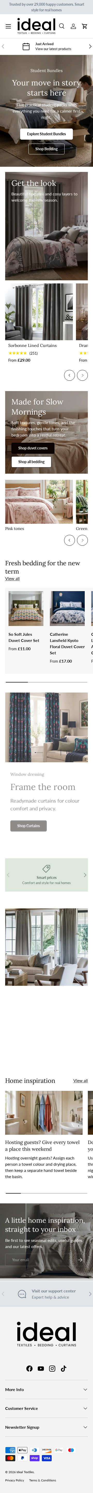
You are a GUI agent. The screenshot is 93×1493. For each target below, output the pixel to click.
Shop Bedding (46, 149)
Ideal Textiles (25, 1472)
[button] (84, 26)
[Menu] (8, 26)
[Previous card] (69, 375)
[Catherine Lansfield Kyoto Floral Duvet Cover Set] (67, 608)
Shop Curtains (28, 825)
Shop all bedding (31, 461)
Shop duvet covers (33, 448)
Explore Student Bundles (46, 134)
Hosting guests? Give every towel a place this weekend (42, 1145)
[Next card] (82, 375)
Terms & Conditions (42, 1480)
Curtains (26, 1054)
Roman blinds (62, 1054)
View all (12, 578)
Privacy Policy (14, 1480)
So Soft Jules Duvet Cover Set (24, 637)
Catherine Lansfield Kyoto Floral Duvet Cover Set (67, 643)
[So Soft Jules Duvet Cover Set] (26, 608)
